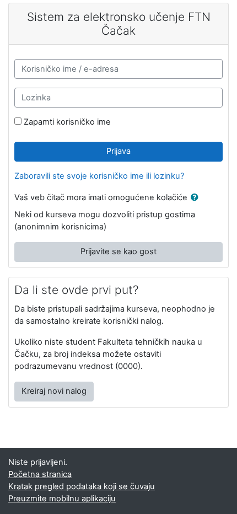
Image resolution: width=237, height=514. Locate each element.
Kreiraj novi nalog (54, 391)
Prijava (118, 151)
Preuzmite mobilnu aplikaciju (62, 499)
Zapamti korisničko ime (67, 122)
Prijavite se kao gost (118, 251)
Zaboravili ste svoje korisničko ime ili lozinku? (99, 176)
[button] (197, 198)
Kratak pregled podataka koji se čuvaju (81, 486)
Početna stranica (40, 474)
